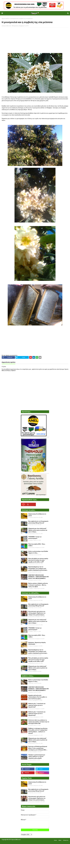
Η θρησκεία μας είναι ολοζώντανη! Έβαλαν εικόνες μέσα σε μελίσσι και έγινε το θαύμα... (37, 530)
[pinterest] (28, 772)
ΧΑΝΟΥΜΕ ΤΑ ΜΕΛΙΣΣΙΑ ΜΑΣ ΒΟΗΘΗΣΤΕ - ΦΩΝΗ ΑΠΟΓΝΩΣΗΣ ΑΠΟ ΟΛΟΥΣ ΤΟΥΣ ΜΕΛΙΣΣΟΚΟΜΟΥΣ (38, 576)
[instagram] (42, 772)
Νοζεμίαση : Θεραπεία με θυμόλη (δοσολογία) (37, 643)
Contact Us (65, 840)
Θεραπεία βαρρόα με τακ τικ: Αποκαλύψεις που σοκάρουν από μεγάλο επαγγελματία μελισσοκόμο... (38, 568)
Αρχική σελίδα (5, 18)
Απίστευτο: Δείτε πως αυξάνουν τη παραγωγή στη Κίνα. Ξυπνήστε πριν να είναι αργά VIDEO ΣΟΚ (38, 721)
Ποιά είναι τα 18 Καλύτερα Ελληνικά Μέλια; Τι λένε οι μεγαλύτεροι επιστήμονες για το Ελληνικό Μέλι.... (38, 748)
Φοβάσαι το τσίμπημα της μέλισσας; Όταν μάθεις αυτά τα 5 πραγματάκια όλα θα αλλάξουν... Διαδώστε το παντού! (38, 731)
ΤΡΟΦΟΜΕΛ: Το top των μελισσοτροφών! (34, 537)
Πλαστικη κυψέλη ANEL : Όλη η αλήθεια (36, 545)
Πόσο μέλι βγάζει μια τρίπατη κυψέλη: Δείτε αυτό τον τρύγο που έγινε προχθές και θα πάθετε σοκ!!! (38, 560)
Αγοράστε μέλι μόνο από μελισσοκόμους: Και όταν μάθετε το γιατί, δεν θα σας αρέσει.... (37, 697)
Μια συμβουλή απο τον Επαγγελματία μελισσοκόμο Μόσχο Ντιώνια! (38, 522)
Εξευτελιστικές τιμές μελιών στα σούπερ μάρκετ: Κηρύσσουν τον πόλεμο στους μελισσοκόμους (36, 613)
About (60, 840)
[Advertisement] (35, 41)
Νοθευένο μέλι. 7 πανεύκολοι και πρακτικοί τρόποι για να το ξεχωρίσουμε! (36, 705)
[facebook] (28, 769)
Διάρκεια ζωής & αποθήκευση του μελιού (37, 514)
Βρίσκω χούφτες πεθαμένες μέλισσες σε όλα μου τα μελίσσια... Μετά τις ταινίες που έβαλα (38, 585)
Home (55, 840)
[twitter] (42, 769)
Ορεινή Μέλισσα (7, 25)
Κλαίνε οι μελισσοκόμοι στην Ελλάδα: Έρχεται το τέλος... (38, 552)
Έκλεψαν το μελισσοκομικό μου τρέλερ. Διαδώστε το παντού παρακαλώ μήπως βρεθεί (36, 756)
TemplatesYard (14, 841)
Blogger (26, 841)
